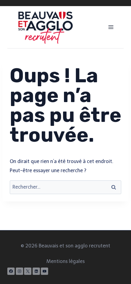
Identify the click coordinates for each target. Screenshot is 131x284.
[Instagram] (19, 271)
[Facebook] (11, 271)
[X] (27, 271)
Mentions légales (65, 261)
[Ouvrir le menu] (110, 27)
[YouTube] (44, 271)
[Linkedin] (36, 271)
